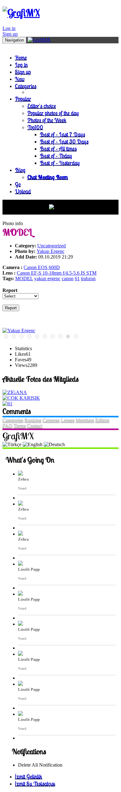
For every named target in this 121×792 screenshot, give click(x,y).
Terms (20, 425)
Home (21, 57)
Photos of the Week (46, 120)
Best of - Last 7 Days (62, 134)
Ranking (33, 420)
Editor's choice (41, 105)
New (20, 78)
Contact (34, 425)
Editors (102, 420)
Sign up (10, 34)
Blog (20, 169)
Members (85, 420)
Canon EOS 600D (42, 267)
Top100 (35, 127)
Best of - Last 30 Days (64, 141)
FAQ (7, 425)
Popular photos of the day (53, 112)
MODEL (24, 278)
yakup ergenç (47, 278)
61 (77, 278)
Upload (23, 191)
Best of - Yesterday (60, 162)
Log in (9, 28)
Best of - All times (58, 148)
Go (18, 184)
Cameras (51, 420)
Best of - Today (56, 155)
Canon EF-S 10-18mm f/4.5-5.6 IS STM (56, 273)
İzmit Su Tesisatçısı (35, 783)
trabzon (88, 278)
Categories (25, 85)
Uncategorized (51, 245)
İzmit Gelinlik (28, 776)
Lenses (67, 420)
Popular (23, 98)
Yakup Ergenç (51, 251)
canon (68, 278)
